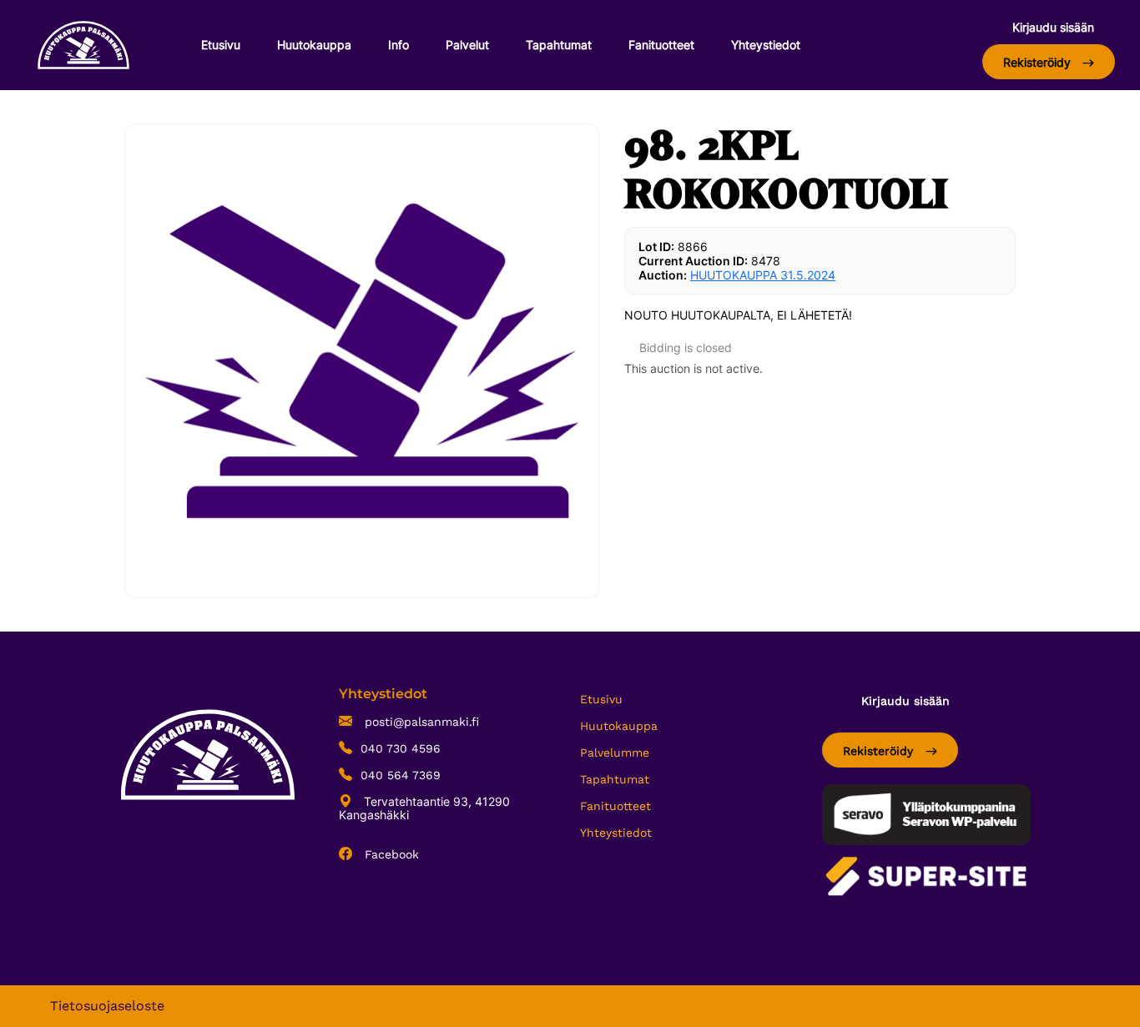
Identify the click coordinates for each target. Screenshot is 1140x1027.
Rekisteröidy (1038, 62)
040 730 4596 (401, 748)
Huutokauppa (314, 45)
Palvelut (467, 45)
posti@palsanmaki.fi (420, 721)
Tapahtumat (559, 45)
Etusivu (220, 45)
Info (398, 45)
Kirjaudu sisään (1053, 27)
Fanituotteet (661, 45)
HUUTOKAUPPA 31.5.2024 (762, 275)
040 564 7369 (401, 775)
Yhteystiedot (765, 45)
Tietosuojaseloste (107, 1006)
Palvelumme (614, 752)
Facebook (390, 854)
